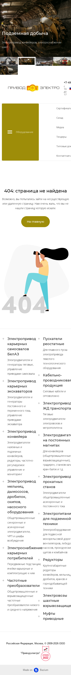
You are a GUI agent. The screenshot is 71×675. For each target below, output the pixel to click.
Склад (59, 117)
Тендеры (61, 136)
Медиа (60, 127)
